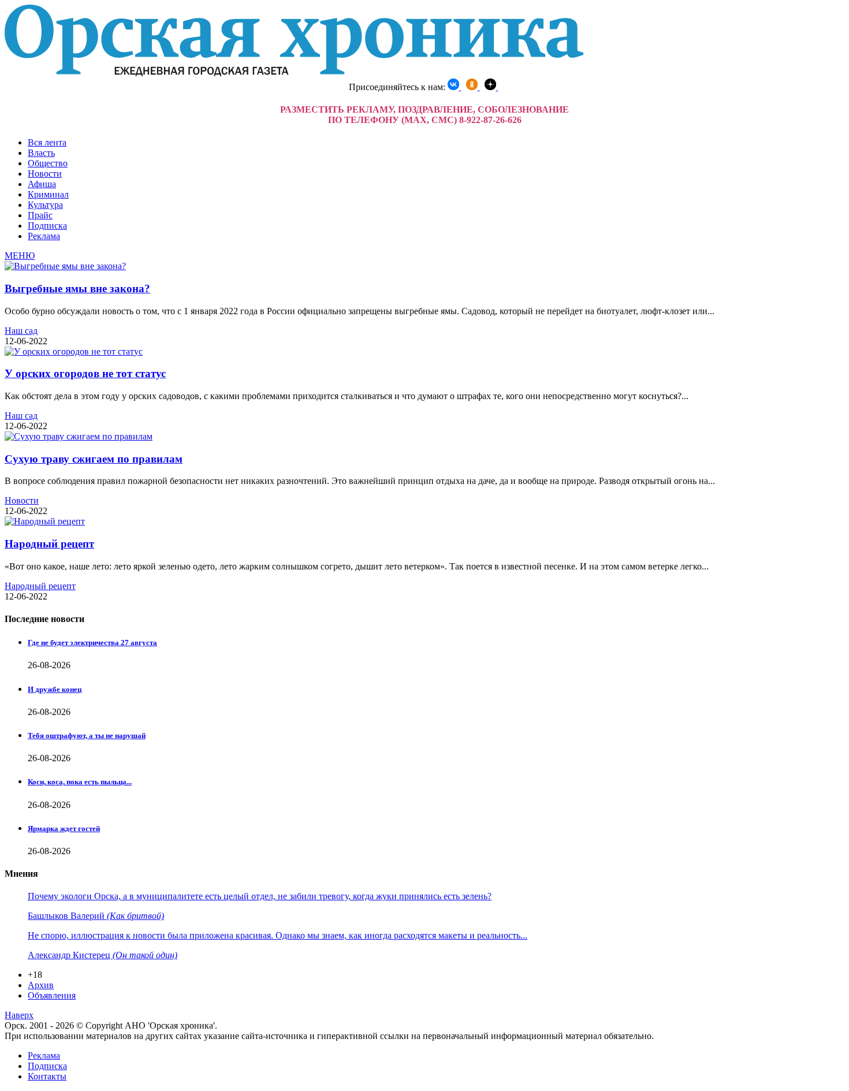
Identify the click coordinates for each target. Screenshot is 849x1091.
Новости (45, 173)
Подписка (47, 225)
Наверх (19, 1015)
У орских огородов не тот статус (85, 373)
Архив (41, 985)
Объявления (52, 995)
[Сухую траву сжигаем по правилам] (78, 436)
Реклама (44, 236)
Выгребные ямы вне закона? (77, 288)
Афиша (42, 184)
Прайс (40, 215)
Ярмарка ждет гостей (64, 828)
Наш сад (21, 331)
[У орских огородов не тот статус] (74, 351)
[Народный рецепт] (45, 521)
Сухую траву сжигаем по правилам (94, 459)
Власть (41, 153)
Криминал (48, 194)
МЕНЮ (20, 255)
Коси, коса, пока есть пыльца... (80, 781)
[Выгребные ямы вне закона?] (65, 266)
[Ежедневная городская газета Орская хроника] (294, 73)
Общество (48, 163)
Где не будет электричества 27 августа (92, 642)
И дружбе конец (54, 689)
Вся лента (47, 142)
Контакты (47, 1076)
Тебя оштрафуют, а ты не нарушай (87, 735)
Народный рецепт (49, 544)
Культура (45, 205)
